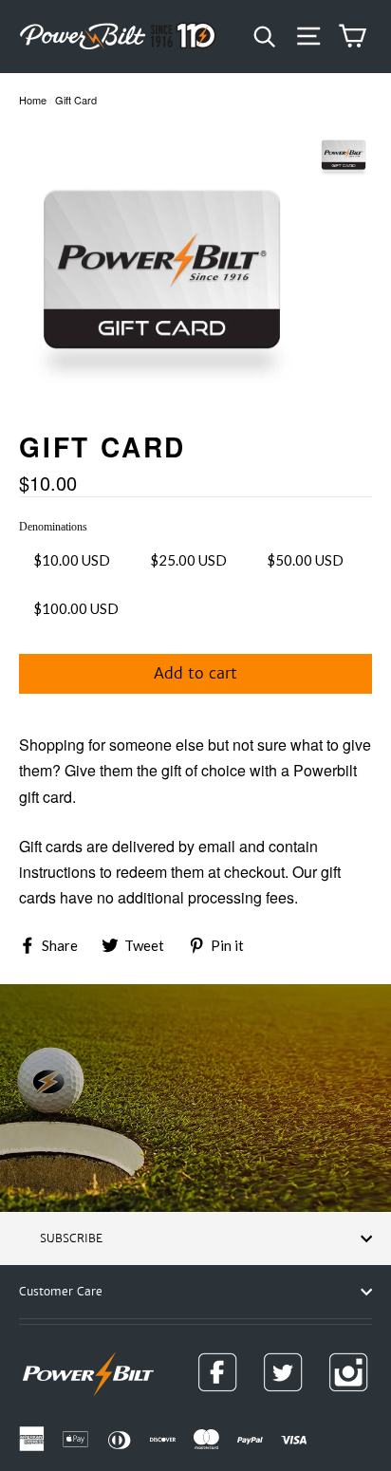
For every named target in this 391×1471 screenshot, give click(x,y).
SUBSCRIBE (71, 1238)
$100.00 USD (76, 608)
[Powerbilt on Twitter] (283, 1372)
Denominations (53, 526)
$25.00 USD (188, 559)
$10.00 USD (71, 559)
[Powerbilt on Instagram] (348, 1372)
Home (33, 99)
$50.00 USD (305, 559)
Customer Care (60, 1291)
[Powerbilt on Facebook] (217, 1372)
